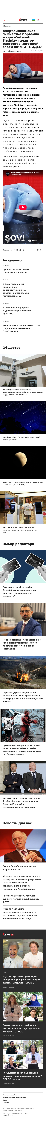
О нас (5, 1100)
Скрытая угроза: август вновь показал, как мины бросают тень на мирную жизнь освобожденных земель (23, 697)
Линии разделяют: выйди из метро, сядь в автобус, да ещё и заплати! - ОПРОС (21, 1028)
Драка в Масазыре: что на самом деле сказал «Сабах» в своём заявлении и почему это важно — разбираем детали (22, 750)
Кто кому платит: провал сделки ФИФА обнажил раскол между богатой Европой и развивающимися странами (21, 802)
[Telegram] (23, 250)
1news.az (10, 1110)
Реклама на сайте (10, 1095)
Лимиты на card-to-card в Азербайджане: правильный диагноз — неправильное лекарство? (19, 591)
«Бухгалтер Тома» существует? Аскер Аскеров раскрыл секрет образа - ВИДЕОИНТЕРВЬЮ (21, 979)
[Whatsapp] (20, 250)
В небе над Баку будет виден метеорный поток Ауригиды (17, 310)
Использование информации (14, 1097)
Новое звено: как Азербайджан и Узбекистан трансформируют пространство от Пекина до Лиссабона (22, 644)
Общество (6, 265)
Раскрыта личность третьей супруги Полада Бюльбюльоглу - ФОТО (22, 898)
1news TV (5, 972)
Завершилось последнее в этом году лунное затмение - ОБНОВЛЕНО (21, 328)
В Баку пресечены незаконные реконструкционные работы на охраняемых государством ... (16, 290)
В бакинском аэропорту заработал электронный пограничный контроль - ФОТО (20, 530)
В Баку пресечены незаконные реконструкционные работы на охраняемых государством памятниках (23, 392)
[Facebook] (14, 250)
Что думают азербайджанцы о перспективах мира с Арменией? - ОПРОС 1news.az (23, 1076)
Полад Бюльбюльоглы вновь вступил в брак (19, 868)
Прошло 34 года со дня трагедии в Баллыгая (16, 271)
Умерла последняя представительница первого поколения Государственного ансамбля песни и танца (20, 914)
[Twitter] (17, 250)
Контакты (6, 1102)
